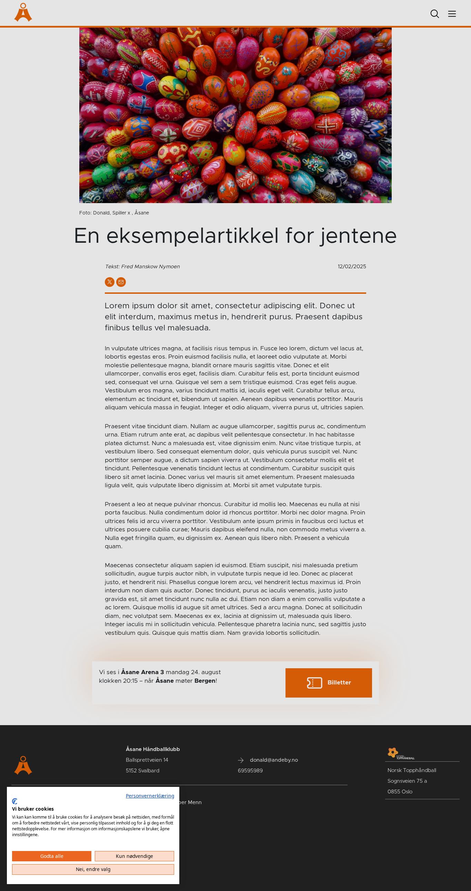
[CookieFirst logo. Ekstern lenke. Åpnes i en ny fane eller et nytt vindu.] (14, 801)
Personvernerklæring (150, 795)
